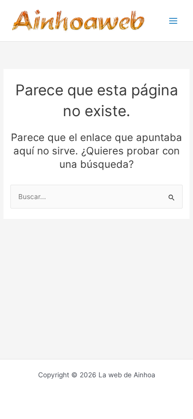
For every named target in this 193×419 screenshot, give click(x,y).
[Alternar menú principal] (173, 20)
